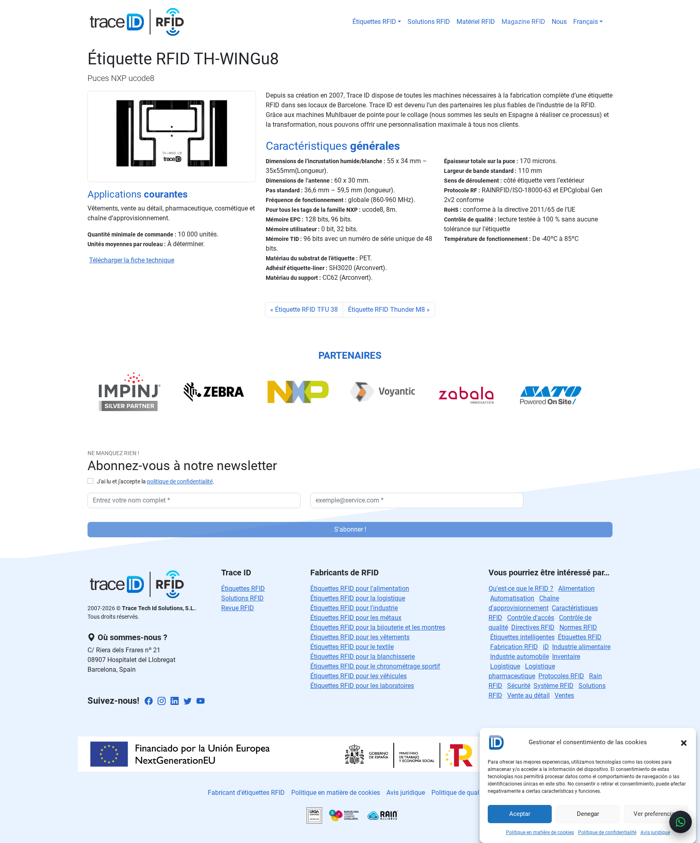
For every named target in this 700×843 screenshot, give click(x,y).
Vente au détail (528, 695)
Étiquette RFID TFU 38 (306, 309)
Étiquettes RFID (374, 22)
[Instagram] (162, 701)
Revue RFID (237, 608)
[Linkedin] (175, 701)
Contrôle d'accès (530, 618)
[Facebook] (149, 701)
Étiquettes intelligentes (522, 637)
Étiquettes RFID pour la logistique (357, 598)
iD (546, 647)
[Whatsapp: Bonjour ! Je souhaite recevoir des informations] (680, 822)
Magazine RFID (523, 22)
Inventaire (566, 656)
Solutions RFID (429, 22)
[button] (684, 742)
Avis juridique (655, 832)
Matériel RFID (476, 22)
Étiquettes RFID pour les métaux (355, 618)
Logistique (505, 666)
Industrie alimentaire (581, 647)
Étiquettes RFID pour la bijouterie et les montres (377, 627)
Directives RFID (533, 627)
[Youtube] (200, 701)
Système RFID (554, 686)
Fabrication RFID (514, 647)
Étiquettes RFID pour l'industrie (354, 608)
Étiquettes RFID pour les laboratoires (362, 686)
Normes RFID (578, 627)
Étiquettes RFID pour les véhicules (358, 676)
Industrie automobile (519, 656)
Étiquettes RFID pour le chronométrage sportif (375, 666)
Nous (559, 22)
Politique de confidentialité (607, 832)
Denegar (588, 814)
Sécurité (518, 686)
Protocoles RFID (561, 676)
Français (585, 22)
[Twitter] (188, 701)
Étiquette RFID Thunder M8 (386, 309)
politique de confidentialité (180, 481)
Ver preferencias (656, 814)
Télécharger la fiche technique (131, 260)
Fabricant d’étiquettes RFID (246, 792)
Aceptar (519, 814)
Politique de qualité (458, 792)
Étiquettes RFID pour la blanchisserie (362, 656)
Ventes (564, 695)
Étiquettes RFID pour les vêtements (360, 637)
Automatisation (512, 598)
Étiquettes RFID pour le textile (352, 647)
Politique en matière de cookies (540, 832)
